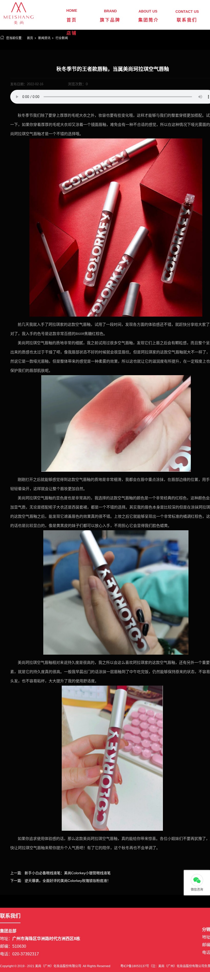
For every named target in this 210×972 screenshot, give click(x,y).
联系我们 (187, 20)
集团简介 (148, 20)
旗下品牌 (110, 20)
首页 (72, 20)
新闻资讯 (44, 38)
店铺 (72, 33)
